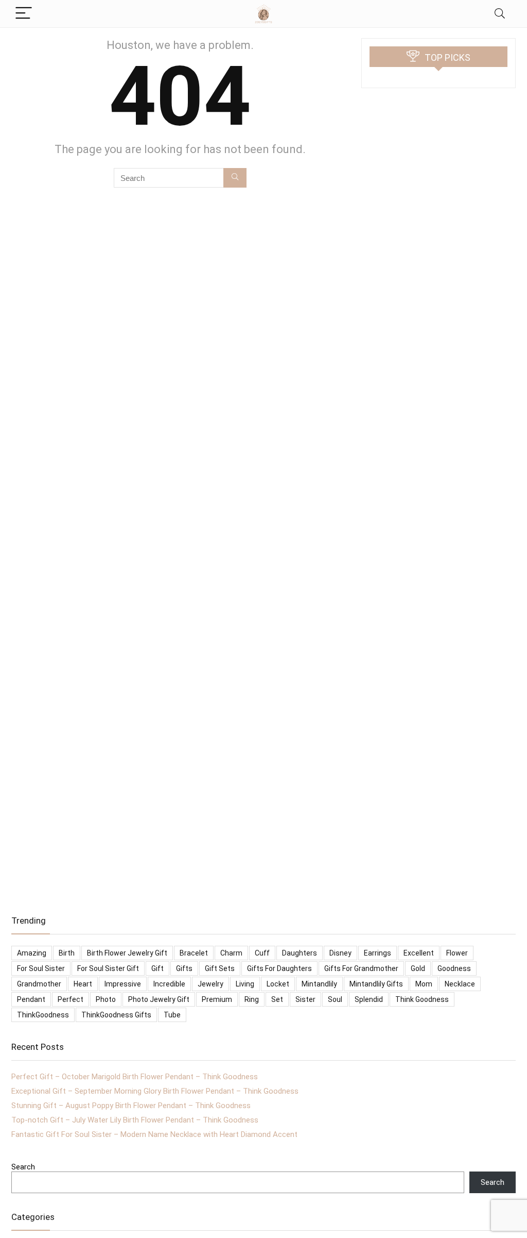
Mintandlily (319, 984)
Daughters (299, 953)
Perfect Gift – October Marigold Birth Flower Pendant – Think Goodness (134, 1076)
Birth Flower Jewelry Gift (127, 953)
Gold (418, 968)
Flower (457, 953)
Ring (251, 999)
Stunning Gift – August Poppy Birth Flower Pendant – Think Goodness (131, 1105)
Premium (217, 999)
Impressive (122, 984)
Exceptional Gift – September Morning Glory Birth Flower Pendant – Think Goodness (154, 1091)
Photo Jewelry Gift (158, 999)
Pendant (31, 999)
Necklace (460, 984)
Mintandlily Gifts (376, 984)
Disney (340, 953)
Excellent (418, 953)
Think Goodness (422, 999)
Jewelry (210, 984)
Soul (335, 999)
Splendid (369, 999)
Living (245, 984)
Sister (305, 999)
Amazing (31, 953)
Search (23, 1167)
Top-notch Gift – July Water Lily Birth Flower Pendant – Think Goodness (134, 1120)
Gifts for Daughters (279, 968)
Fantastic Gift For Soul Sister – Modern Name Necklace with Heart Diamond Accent (154, 1134)
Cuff (262, 953)
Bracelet (194, 953)
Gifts (184, 968)
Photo (106, 999)
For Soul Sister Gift (108, 968)
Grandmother (39, 984)
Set (277, 999)
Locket (278, 984)
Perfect (70, 999)
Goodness (454, 968)
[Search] (499, 13)
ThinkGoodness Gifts (116, 1015)
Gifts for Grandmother (361, 968)
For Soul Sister (41, 968)
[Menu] (23, 13)
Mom (423, 984)
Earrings (377, 953)
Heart (83, 984)
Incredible (169, 984)
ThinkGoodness (43, 1015)
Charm (231, 953)
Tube (172, 1015)
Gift (157, 968)
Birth (67, 953)
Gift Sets (220, 968)
